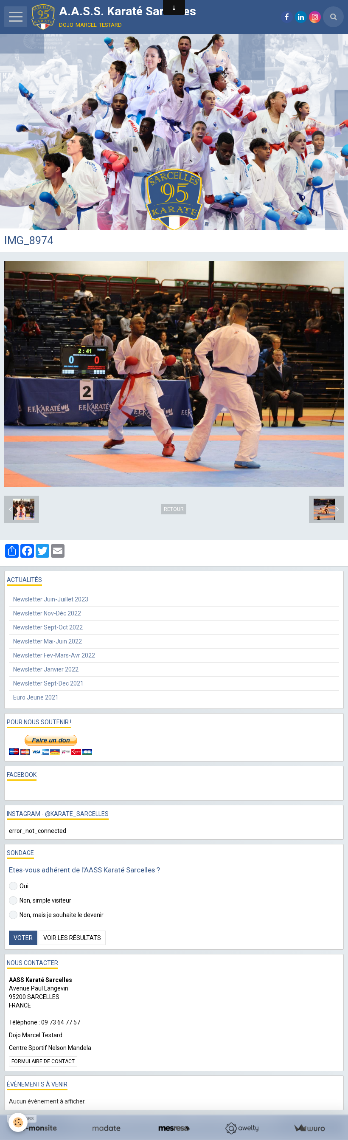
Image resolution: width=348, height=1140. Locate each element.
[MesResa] (173, 1128)
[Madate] (106, 1128)
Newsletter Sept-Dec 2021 (48, 683)
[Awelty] (241, 1128)
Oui (24, 886)
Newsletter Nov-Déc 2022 (47, 613)
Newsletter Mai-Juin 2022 (47, 641)
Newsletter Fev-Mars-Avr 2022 (54, 655)
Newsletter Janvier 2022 (46, 669)
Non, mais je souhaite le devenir (62, 914)
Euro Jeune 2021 (36, 697)
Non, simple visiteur (45, 900)
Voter (23, 937)
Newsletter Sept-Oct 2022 (48, 627)
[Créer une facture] (309, 1128)
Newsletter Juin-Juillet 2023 (50, 599)
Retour (174, 509)
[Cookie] (18, 1122)
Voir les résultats (72, 937)
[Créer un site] (38, 1128)
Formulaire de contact (43, 1061)
